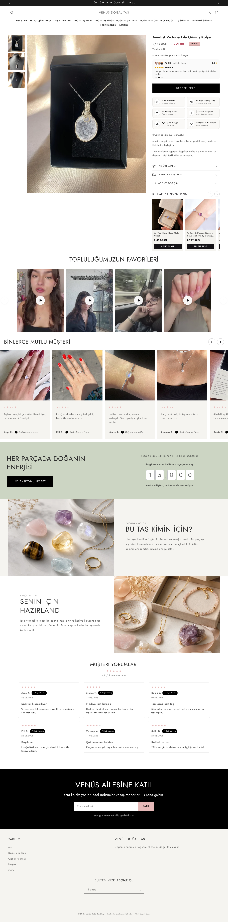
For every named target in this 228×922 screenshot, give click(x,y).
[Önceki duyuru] (9, 3)
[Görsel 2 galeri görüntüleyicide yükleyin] (16, 61)
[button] (12, 12)
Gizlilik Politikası (17, 858)
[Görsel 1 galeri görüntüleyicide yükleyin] (16, 43)
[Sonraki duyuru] (218, 3)
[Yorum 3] (159, 77)
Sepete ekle (167, 246)
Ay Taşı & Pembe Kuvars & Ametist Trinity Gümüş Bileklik (200, 234)
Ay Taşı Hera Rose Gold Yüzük (166, 234)
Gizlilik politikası (142, 913)
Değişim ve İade (17, 852)
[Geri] (4, 300)
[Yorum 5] (162, 77)
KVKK (11, 870)
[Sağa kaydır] (217, 194)
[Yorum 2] (156, 77)
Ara (10, 847)
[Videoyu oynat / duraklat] (40, 300)
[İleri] (223, 300)
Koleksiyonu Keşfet (30, 481)
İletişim (12, 864)
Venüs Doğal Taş (93, 913)
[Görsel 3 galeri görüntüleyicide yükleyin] (16, 80)
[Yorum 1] (155, 77)
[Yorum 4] (161, 77)
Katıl (146, 806)
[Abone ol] (140, 890)
